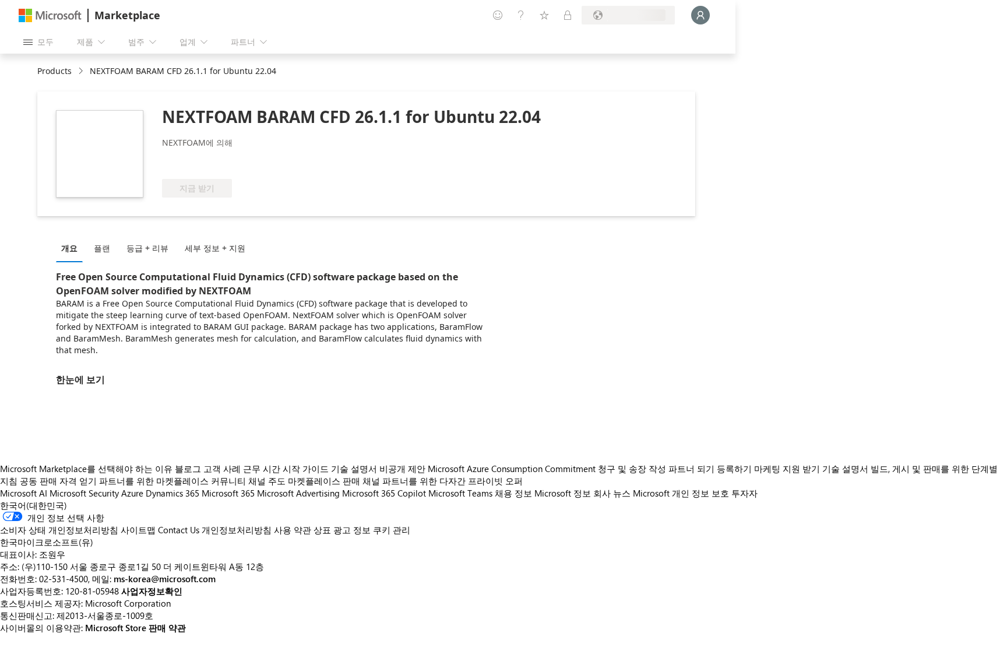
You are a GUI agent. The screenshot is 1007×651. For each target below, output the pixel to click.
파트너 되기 (691, 468)
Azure (132, 493)
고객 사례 (222, 468)
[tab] (72, 248)
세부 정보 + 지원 (215, 248)
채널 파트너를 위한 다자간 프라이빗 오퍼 (442, 481)
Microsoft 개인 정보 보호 (681, 493)
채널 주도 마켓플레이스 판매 (304, 481)
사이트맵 (138, 530)
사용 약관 (292, 530)
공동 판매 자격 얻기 (58, 481)
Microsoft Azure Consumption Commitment (513, 468)
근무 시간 (261, 468)
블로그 (188, 468)
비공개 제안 (402, 468)
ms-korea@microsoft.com (165, 579)
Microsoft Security (84, 493)
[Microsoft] (50, 15)
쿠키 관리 (391, 530)
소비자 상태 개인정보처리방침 (59, 530)
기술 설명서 (354, 468)
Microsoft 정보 (562, 493)
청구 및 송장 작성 (632, 468)
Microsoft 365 (228, 493)
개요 (69, 248)
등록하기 (734, 468)
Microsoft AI (23, 493)
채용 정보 (513, 493)
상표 (322, 530)
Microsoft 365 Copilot (384, 493)
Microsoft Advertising (298, 493)
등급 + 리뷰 (147, 248)
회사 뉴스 (612, 493)
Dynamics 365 (172, 493)
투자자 (744, 493)
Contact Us (178, 530)
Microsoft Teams (460, 493)
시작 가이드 (306, 468)
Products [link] (54, 70)
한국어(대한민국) (33, 505)
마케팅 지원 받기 (787, 468)
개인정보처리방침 (237, 530)
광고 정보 (352, 530)
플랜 (102, 248)
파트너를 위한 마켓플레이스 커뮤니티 (172, 481)
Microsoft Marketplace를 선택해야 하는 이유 (86, 468)
